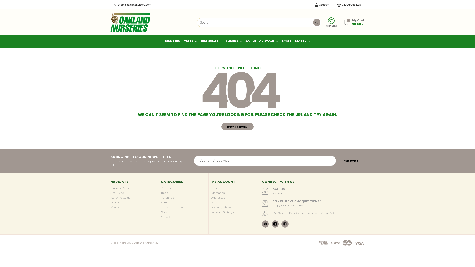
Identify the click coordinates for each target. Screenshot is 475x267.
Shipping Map (119, 188)
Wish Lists (331, 25)
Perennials (209, 41)
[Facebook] (285, 224)
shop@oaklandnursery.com (134, 4)
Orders (215, 188)
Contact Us (117, 202)
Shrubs (232, 41)
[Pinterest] (265, 224)
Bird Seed (172, 41)
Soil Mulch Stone (259, 41)
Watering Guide (120, 197)
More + (301, 41)
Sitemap (115, 207)
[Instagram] (275, 224)
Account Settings (222, 212)
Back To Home (237, 126)
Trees (188, 41)
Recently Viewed (222, 207)
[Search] (316, 22)
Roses (286, 41)
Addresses (218, 197)
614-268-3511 (280, 193)
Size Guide (117, 193)
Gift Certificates (351, 4)
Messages (218, 193)
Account (324, 4)
